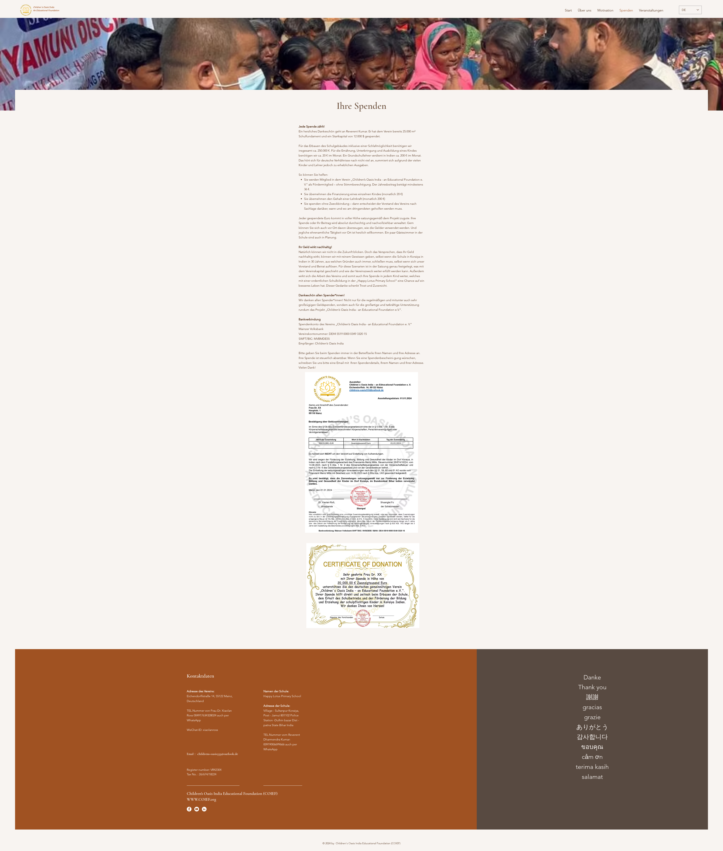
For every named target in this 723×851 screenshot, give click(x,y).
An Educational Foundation (46, 10)
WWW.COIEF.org (201, 799)
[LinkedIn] (204, 809)
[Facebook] (189, 809)
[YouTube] (196, 809)
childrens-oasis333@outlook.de (217, 754)
